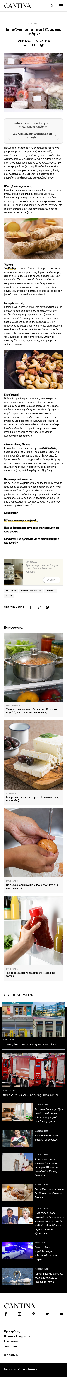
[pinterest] (33, 45)
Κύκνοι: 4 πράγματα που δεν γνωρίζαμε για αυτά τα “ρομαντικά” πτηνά (49, 1277)
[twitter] (42, 45)
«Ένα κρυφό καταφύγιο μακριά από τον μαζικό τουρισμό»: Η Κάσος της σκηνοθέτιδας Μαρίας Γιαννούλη (47, 1167)
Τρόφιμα (50, 590)
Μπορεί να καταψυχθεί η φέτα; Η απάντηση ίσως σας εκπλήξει (32, 799)
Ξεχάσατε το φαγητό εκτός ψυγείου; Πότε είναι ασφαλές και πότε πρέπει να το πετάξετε (31, 711)
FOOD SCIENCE (13, 705)
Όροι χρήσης (12, 1331)
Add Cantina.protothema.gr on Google (32, 135)
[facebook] (25, 45)
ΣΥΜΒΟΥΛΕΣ (33, 23)
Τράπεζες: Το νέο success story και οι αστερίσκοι (29, 1044)
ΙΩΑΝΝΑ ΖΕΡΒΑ (24, 41)
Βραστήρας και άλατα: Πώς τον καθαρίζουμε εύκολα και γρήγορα (42, 568)
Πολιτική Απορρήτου (17, 1336)
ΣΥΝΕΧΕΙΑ (51, 580)
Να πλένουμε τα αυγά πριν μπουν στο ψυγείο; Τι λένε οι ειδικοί (32, 886)
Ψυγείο (9, 595)
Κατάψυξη (11, 590)
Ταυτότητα (10, 1346)
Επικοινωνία (12, 1341)
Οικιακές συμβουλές (31, 590)
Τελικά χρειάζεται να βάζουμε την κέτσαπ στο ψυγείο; (30, 974)
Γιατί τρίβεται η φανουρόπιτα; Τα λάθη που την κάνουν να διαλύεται (49, 1193)
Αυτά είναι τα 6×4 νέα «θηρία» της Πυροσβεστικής (30, 1095)
